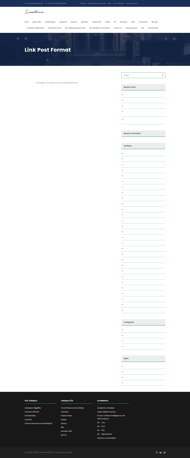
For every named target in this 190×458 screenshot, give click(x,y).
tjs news (128, 346)
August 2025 (129, 209)
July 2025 (128, 215)
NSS (62, 427)
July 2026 (128, 153)
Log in (127, 366)
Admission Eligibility (33, 408)
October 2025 (130, 198)
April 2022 (128, 299)
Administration (50, 22)
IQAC (133, 22)
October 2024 (130, 265)
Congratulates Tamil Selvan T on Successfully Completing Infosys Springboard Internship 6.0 (142, 112)
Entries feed (129, 372)
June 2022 (128, 293)
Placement (123, 22)
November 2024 (131, 260)
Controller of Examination (35, 28)
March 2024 (129, 277)
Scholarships (30, 415)
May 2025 (128, 226)
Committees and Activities (72, 408)
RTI (115, 22)
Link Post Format (45, 79)
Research (74, 22)
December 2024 (131, 254)
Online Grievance (131, 28)
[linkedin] (160, 452)
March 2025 (129, 237)
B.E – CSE (101, 422)
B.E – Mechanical (104, 434)
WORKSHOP (129, 100)
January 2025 (130, 249)
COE (142, 28)
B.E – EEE (101, 430)
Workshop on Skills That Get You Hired (139, 95)
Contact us (117, 28)
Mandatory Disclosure (97, 3)
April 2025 (128, 232)
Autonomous (132, 3)
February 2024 (130, 282)
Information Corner (54, 28)
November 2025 (131, 192)
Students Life (96, 22)
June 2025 (128, 220)
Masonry (128, 335)
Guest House (66, 415)
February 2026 (130, 176)
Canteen (65, 412)
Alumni (83, 3)
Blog (126, 330)
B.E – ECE (101, 426)
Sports (64, 435)
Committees (143, 22)
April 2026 (128, 164)
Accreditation (118, 3)
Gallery (107, 22)
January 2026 (130, 181)
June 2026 (129, 159)
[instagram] (164, 452)
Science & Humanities (106, 438)
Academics (63, 22)
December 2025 (131, 187)
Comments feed (131, 377)
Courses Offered (32, 412)
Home (27, 22)
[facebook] (156, 452)
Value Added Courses (106, 412)
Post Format (129, 341)
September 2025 (131, 204)
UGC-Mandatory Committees (99, 28)
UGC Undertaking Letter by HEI (75, 28)
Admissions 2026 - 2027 (152, 3)
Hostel (63, 419)
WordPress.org (130, 383)
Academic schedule (105, 408)
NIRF (109, 3)
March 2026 (129, 170)
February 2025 (130, 243)
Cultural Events (153, 28)
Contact (28, 419)
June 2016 (128, 310)
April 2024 (128, 271)
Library (64, 423)
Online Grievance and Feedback (38, 423)
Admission (84, 22)
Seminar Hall (66, 431)
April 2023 (128, 288)
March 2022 (129, 305)
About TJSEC (37, 22)
